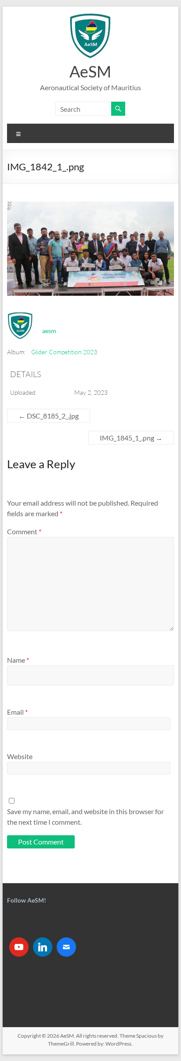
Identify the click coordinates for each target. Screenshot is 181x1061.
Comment (24, 531)
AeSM (90, 71)
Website (20, 756)
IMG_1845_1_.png (131, 437)
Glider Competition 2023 (64, 352)
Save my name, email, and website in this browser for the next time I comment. (85, 816)
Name (18, 660)
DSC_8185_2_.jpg (48, 415)
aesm (49, 330)
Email (17, 712)
